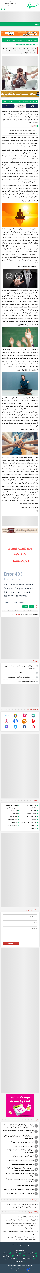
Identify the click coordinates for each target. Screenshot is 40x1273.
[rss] (4, 9)
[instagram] (6, 723)
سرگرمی (16, 1253)
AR (11, 5)
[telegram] (6, 717)
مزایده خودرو (14, 822)
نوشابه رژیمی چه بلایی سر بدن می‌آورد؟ (22, 1142)
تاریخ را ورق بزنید (31, 816)
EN (9, 5)
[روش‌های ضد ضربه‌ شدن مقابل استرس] (18, 614)
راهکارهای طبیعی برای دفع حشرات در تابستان (21, 1160)
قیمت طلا (19, 1256)
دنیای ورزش (33, 811)
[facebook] (10, 614)
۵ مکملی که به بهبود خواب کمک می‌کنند (23, 1164)
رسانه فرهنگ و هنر (31, 805)
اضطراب (25, 606)
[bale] (33, 717)
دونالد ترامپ (31, 1256)
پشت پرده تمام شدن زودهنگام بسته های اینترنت (23, 130)
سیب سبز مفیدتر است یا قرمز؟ (25, 1185)
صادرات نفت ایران (10, 1259)
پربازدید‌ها (35, 1200)
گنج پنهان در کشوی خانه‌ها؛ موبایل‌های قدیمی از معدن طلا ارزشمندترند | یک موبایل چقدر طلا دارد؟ (21, 1238)
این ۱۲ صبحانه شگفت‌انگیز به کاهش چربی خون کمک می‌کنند (19, 1175)
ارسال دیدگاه (11, 943)
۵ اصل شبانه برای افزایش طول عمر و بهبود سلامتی (20, 1194)
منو (36, 24)
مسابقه (14, 1245)
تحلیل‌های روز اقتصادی (12, 805)
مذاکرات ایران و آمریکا (26, 1259)
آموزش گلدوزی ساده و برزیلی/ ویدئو (23, 1156)
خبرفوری (14, 1265)
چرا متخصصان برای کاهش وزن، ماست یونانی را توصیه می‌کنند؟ (18, 1131)
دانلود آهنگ (33, 825)
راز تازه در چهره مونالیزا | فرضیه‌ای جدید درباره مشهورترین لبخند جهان (19, 1232)
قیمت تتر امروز (13, 816)
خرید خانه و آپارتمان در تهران (28, 822)
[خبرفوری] (29, 5)
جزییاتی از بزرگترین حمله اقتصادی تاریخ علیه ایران (22, 133)
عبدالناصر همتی (19, 1261)
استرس (31, 606)
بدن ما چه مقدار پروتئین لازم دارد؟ (24, 1146)
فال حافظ (5, 1253)
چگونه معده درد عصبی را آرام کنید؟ (25, 673)
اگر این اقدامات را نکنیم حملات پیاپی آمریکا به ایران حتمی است (19, 1220)
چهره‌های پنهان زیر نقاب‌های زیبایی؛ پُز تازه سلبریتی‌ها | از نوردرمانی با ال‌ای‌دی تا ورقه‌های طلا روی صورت (18, 1126)
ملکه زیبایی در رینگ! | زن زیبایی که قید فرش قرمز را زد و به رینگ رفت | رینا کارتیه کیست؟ (18, 1169)
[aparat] (24, 717)
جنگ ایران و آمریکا (29, 1253)
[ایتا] (24, 723)
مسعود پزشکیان (7, 1256)
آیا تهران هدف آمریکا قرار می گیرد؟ (27, 1217)
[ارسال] (30, 101)
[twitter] (15, 614)
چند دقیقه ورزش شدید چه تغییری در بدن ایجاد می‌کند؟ (18, 1189)
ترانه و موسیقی (14, 811)
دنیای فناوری (15, 813)
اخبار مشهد (33, 808)
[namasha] (33, 729)
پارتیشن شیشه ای (12, 825)
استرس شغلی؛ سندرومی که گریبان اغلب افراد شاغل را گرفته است (20, 667)
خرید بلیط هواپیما (12, 819)
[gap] (6, 729)
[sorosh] (15, 723)
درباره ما (27, 1245)
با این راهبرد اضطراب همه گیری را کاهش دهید (21, 677)
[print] (33, 101)
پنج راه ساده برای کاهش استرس (25, 681)
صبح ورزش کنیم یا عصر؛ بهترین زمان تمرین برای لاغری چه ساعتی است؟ (19, 1137)
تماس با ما (20, 1245)
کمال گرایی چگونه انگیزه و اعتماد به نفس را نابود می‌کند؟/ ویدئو (20, 1151)
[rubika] (15, 717)
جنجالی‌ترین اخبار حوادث (11, 808)
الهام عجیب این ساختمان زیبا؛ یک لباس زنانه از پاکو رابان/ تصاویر (19, 1180)
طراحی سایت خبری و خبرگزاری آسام (17, 1270)
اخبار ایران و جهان (31, 813)
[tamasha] (33, 723)
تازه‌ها (36, 1120)
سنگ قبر (33, 819)
